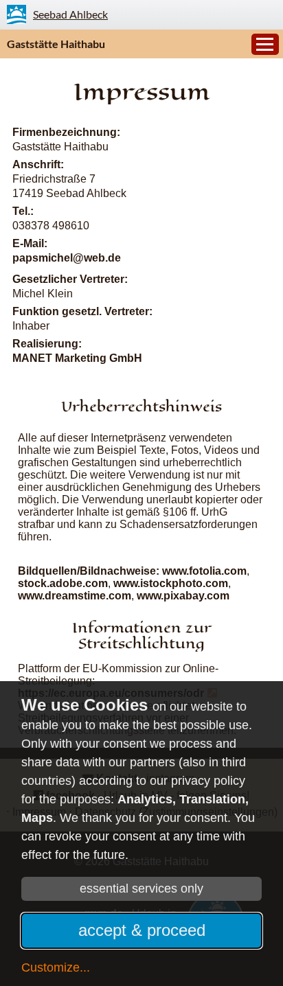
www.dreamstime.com (74, 595)
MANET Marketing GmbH (77, 358)
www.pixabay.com (183, 595)
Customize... (55, 967)
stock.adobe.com (63, 583)
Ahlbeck (70, 14)
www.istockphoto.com (170, 583)
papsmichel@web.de (66, 258)
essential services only (141, 888)
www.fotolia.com (204, 571)
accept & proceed (141, 930)
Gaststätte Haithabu (56, 43)
